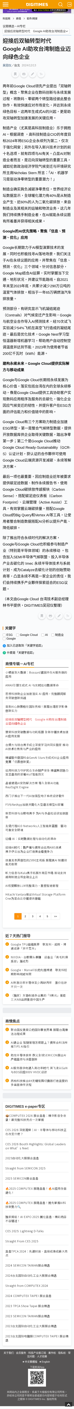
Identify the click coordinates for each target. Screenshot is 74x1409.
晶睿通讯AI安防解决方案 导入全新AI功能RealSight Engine (32, 785)
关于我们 (9, 1352)
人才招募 (42, 1356)
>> (55, 916)
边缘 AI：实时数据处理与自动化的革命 (30, 839)
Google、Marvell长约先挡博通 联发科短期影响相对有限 (39, 972)
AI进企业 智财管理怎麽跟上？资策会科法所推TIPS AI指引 (39, 1044)
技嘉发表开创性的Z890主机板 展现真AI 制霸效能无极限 (36, 862)
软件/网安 (32, 18)
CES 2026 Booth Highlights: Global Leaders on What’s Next (35, 1146)
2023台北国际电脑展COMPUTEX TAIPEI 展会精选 (36, 1338)
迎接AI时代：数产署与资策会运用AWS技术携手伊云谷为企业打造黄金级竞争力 (33, 849)
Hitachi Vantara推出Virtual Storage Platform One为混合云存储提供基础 (35, 896)
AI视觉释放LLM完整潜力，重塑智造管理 (31, 886)
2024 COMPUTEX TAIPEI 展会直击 (28, 1296)
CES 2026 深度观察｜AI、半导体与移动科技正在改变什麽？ (35, 1132)
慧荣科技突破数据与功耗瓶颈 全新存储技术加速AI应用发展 (36, 734)
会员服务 (21, 1352)
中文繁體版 (31, 1361)
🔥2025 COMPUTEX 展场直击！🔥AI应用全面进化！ (36, 1190)
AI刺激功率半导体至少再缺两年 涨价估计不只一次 (39, 985)
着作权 (52, 1352)
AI (46, 635)
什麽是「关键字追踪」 (21, 652)
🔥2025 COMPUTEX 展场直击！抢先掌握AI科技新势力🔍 (35, 1205)
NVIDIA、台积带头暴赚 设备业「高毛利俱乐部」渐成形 (39, 959)
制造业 (59, 635)
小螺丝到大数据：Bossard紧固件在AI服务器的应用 (36, 674)
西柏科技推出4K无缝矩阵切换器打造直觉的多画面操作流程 (39, 1083)
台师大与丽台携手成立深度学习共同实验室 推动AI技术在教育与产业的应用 (36, 747)
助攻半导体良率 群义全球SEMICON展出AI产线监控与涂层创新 (38, 1057)
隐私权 (62, 1352)
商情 (18, 18)
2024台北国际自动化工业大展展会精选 (31, 1275)
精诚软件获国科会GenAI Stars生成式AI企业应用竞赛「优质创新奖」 (37, 760)
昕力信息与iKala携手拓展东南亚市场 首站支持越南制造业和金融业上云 (35, 875)
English (46, 1361)
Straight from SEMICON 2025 (25, 1168)
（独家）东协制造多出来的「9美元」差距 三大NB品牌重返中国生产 (40, 997)
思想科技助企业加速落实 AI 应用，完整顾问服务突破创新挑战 (35, 696)
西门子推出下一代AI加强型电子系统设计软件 (34, 796)
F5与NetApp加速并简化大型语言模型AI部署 (34, 805)
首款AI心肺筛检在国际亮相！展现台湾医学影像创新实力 (36, 708)
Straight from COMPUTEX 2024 (26, 1286)
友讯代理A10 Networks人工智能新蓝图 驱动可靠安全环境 (35, 828)
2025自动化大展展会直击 (22, 1158)
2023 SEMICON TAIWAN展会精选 (27, 1316)
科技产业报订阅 (37, 1352)
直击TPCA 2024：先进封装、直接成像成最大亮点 (36, 1253)
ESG (9, 635)
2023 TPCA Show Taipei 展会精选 (27, 1306)
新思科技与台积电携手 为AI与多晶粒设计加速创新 (36, 815)
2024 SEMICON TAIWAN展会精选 (27, 1265)
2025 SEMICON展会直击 (21, 1178)
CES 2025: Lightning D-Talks (24, 1231)
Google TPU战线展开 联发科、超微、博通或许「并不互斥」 (38, 946)
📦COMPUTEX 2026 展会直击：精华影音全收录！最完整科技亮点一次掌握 (35, 1118)
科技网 (6, 18)
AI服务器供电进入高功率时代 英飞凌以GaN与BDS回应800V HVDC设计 (39, 1070)
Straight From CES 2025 (21, 1241)
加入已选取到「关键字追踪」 (25, 645)
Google (11, 638)
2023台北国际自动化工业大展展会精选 (31, 1326)
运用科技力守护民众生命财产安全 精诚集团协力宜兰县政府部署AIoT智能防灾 (36, 772)
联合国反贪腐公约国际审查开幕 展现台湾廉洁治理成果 (39, 1032)
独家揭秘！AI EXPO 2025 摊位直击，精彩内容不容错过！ (36, 1219)
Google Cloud (29, 635)
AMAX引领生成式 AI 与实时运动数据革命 (32, 685)
